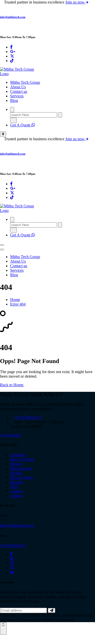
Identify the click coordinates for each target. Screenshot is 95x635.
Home (15, 299)
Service (16, 464)
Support (16, 482)
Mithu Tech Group (25, 82)
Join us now (75, 2)
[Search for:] (34, 115)
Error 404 (18, 304)
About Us (18, 87)
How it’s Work (22, 459)
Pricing (16, 473)
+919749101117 (13, 545)
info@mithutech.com (12, 16)
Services (17, 96)
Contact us (18, 91)
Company (18, 455)
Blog (14, 100)
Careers (16, 491)
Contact (16, 495)
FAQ (14, 486)
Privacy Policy (21, 477)
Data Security (21, 468)
